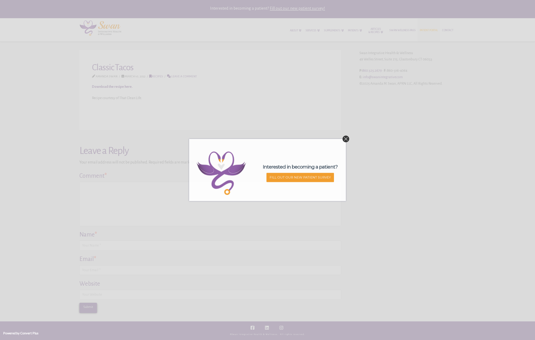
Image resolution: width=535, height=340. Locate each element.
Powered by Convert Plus (20, 333)
